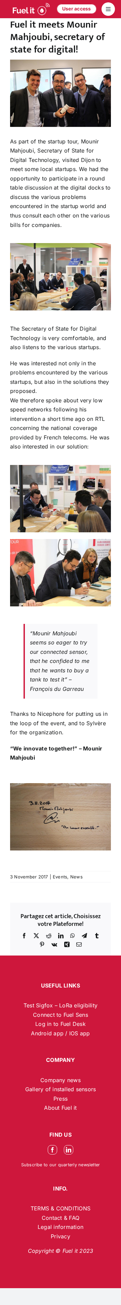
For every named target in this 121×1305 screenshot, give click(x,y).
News (76, 876)
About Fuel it (60, 1107)
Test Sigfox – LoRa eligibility (60, 1005)
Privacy (60, 1236)
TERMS (41, 1208)
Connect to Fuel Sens (60, 1014)
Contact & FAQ (60, 1217)
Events (60, 876)
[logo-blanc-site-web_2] (31, 9)
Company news (60, 1080)
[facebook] (52, 1150)
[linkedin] (68, 1150)
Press (60, 1098)
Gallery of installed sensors (60, 1089)
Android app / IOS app (60, 1033)
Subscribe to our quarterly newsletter (60, 1164)
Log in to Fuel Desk (60, 1023)
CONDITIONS (73, 1208)
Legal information (60, 1227)
